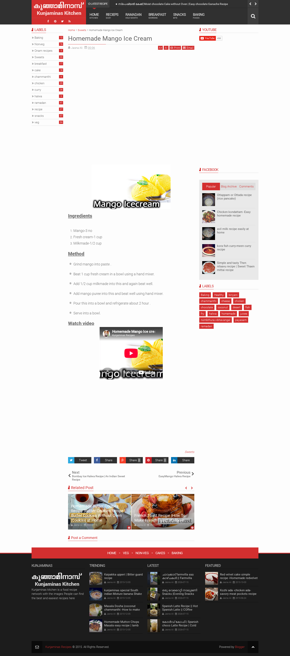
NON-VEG (142, 553)
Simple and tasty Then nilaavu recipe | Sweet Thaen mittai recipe (235, 266)
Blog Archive (229, 186)
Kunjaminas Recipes (58, 647)
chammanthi (208, 301)
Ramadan (133, 15)
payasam (241, 319)
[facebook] (48, 21)
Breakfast (157, 15)
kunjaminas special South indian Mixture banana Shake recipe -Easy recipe (123, 594)
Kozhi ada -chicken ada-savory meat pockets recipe (238, 592)
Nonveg (39, 44)
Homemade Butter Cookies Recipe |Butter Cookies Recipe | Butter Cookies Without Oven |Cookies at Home (98, 513)
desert (236, 307)
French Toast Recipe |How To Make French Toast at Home (159, 518)
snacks (39, 116)
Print (177, 47)
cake (38, 70)
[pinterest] (55, 21)
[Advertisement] (101, 80)
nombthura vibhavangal (215, 319)
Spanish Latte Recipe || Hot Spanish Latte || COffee (180, 607)
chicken (239, 301)
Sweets (189, 452)
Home (94, 15)
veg (37, 122)
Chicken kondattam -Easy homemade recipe (234, 213)
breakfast (41, 64)
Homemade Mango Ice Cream (110, 38)
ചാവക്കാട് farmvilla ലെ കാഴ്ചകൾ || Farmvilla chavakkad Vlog (178, 578)
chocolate (207, 307)
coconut (223, 307)
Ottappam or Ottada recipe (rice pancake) (234, 196)
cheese (225, 301)
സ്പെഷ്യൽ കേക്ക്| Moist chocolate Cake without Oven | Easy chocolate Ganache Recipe (173, 4)
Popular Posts (211, 187)
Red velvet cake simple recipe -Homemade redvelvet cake (239, 578)
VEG (126, 553)
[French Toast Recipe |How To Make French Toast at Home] (162, 511)
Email (190, 47)
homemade (228, 313)
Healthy (219, 294)
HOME (111, 553)
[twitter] (62, 21)
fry (202, 313)
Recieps (112, 15)
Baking (198, 15)
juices (243, 313)
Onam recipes (43, 50)
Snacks (179, 15)
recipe (38, 109)
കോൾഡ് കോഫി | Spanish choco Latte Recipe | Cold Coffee (180, 625)
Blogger (240, 647)
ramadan (206, 326)
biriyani (233, 294)
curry (38, 90)
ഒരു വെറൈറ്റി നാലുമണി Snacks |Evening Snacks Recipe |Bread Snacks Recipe (181, 594)
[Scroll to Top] (253, 647)
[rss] (69, 21)
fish (247, 307)
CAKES (160, 553)
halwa (213, 313)
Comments (246, 186)
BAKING (177, 553)
